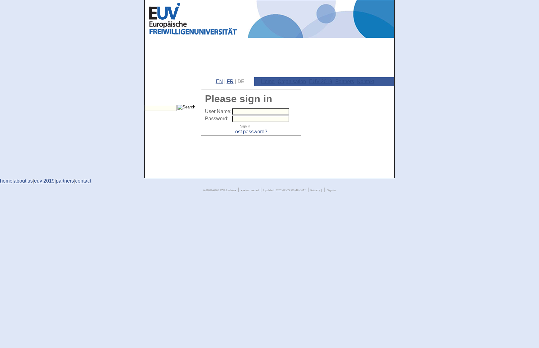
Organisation (292, 81)
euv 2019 (44, 181)
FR (230, 81)
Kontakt (365, 81)
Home (267, 81)
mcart (255, 190)
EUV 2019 (320, 81)
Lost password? (249, 131)
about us (23, 181)
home (6, 181)
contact (83, 181)
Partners (344, 81)
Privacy (315, 190)
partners (65, 181)
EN (219, 81)
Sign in (331, 190)
